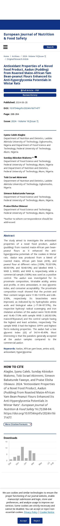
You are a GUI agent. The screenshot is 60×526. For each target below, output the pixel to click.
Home (6, 56)
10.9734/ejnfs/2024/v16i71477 (25, 108)
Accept (23, 520)
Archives (16, 56)
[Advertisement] (30, 9)
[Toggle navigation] (5, 47)
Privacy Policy (31, 512)
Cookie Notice (47, 512)
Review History (30, 95)
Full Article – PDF (30, 90)
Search (50, 47)
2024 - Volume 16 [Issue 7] (34, 56)
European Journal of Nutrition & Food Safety (29, 36)
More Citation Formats (16, 424)
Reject (37, 520)
